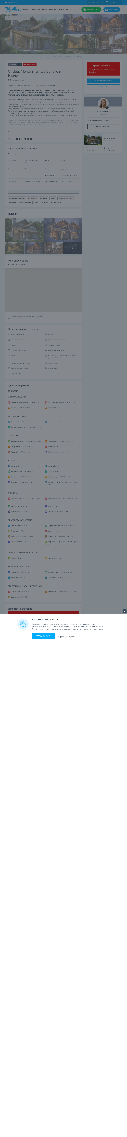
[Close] (125, 611)
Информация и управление (67, 637)
